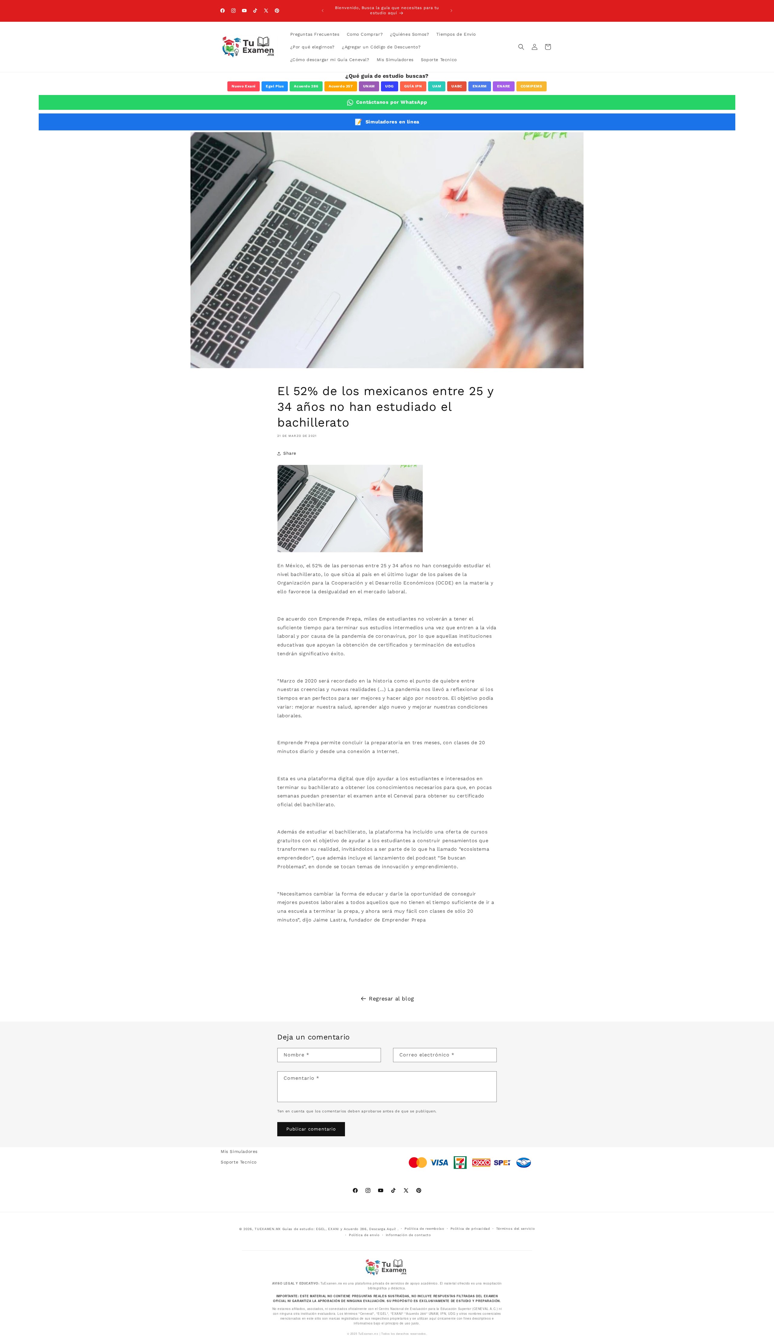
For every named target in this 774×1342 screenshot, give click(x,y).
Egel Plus (275, 86)
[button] (521, 47)
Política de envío (364, 1235)
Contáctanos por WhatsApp (391, 102)
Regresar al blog (391, 998)
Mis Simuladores (239, 1151)
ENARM (480, 86)
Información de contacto (408, 1235)
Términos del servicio (515, 1228)
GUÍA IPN (413, 86)
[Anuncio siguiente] (451, 10)
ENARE (503, 86)
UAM (436, 86)
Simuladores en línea (387, 122)
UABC (456, 86)
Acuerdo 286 (306, 86)
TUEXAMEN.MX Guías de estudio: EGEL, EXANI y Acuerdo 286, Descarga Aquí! (325, 1229)
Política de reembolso (424, 1228)
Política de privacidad (470, 1228)
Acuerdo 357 (341, 86)
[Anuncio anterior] (322, 10)
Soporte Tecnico (239, 1162)
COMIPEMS (531, 86)
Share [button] (289, 453)
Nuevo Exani (243, 86)
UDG (389, 86)
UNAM (369, 86)
